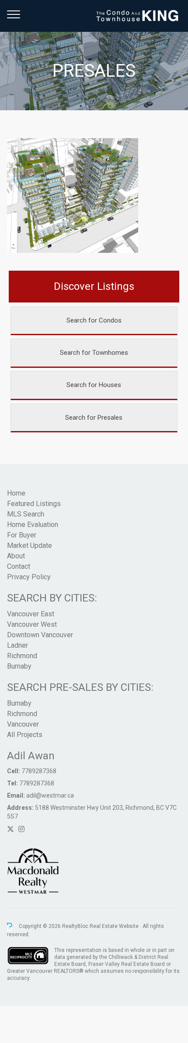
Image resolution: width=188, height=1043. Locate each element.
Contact (18, 566)
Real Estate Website (115, 927)
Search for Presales (93, 417)
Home (16, 493)
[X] (10, 829)
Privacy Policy (29, 577)
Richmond (22, 656)
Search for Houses (93, 385)
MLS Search (25, 514)
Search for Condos (94, 320)
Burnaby (19, 666)
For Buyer (21, 535)
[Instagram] (21, 829)
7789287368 (38, 771)
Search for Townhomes (94, 353)
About (16, 556)
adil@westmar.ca (50, 795)
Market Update (29, 545)
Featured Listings (34, 503)
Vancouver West (32, 624)
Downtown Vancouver (40, 635)
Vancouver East (30, 614)
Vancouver (23, 724)
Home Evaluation (32, 524)
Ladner (17, 645)
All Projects (24, 734)
